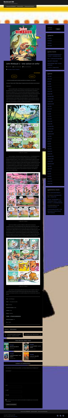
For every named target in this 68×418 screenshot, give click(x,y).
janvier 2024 (50, 153)
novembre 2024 (51, 128)
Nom (7, 385)
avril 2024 (49, 146)
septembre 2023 (51, 163)
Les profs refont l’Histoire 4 (55, 192)
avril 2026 (49, 86)
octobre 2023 (50, 161)
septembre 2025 (51, 103)
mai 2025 (49, 113)
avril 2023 (49, 176)
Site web (7, 394)
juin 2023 (49, 171)
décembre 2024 (51, 126)
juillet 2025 (50, 108)
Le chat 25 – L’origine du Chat (53, 67)
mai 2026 (49, 83)
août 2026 (49, 76)
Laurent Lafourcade (17, 66)
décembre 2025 (51, 96)
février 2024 (50, 151)
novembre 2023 (51, 158)
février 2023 (50, 181)
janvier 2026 (50, 93)
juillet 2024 (50, 138)
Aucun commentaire (27, 66)
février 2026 (50, 91)
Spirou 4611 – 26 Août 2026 (53, 61)
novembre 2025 (51, 98)
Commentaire (8, 370)
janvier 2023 (50, 183)
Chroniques (9, 69)
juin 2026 (49, 81)
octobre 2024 (50, 131)
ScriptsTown (15, 416)
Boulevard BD (9, 2)
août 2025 (49, 106)
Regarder (32, 76)
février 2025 (50, 121)
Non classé (50, 45)
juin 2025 (49, 111)
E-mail (7, 390)
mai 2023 (49, 173)
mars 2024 (50, 148)
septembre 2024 (51, 133)
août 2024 (49, 136)
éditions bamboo (13, 329)
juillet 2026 (50, 78)
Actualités (49, 38)
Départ (58, 29)
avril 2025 (49, 116)
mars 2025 (50, 118)
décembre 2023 (51, 156)
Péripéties (17, 69)
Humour (13, 69)
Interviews (49, 43)
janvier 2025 (50, 123)
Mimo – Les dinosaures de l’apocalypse (55, 58)
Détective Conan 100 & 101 (14, 346)
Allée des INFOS (20, 6)
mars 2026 (50, 88)
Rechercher (50, 27)
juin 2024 (49, 141)
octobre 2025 (50, 101)
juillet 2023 (50, 168)
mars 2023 (50, 178)
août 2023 (49, 166)
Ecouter (14, 76)
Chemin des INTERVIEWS (29, 6)
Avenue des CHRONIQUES (11, 6)
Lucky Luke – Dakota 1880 (34, 356)
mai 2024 (49, 143)
